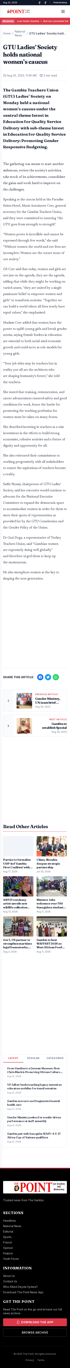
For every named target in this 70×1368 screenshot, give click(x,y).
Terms (41, 1360)
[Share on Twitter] (48, 677)
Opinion (8, 1247)
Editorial (8, 1231)
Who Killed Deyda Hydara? (20, 1286)
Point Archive (60, 2)
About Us (9, 1276)
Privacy (30, 1360)
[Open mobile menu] (63, 11)
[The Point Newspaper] (45, 2)
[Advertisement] (35, 626)
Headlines (9, 1220)
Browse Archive (35, 1332)
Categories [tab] (55, 1058)
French (7, 1242)
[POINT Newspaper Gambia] (39, 2)
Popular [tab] (33, 1058)
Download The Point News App (23, 1292)
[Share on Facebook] (40, 677)
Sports (7, 1237)
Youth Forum (11, 1258)
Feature (8, 1253)
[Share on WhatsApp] (56, 677)
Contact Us (10, 1281)
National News (20, 33)
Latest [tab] (13, 1058)
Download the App (37, 1322)
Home (7, 33)
